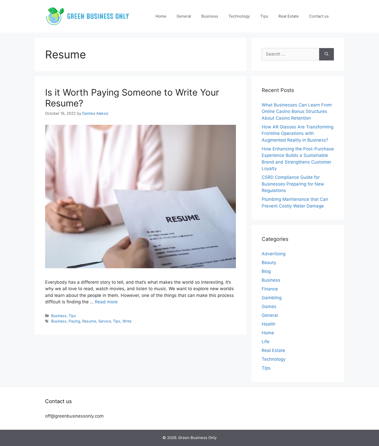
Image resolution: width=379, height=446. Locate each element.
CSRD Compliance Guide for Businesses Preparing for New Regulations (293, 184)
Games (269, 306)
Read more (106, 301)
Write (126, 321)
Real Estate (288, 16)
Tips (264, 16)
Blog (266, 271)
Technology (239, 16)
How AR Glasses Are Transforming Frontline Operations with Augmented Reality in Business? (297, 133)
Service (104, 321)
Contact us (319, 16)
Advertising (273, 253)
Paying (74, 321)
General (184, 16)
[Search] (326, 54)
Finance (270, 288)
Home (160, 16)
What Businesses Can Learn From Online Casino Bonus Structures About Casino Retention (297, 111)
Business (209, 16)
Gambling (272, 297)
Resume (89, 321)
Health (268, 324)
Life (265, 341)
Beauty (269, 262)
